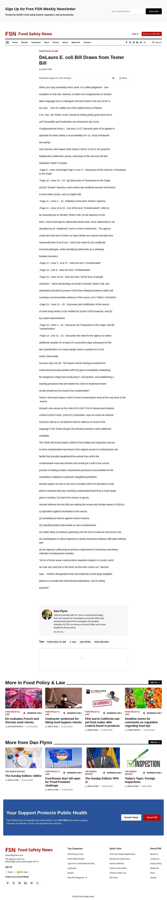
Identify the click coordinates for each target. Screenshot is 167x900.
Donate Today (131, 817)
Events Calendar (117, 863)
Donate (153, 877)
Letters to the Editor (118, 868)
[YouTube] (141, 42)
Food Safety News (86, 896)
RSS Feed (114, 877)
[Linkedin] (137, 42)
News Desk (53, 726)
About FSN (152, 817)
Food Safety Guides (76, 859)
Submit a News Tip (118, 873)
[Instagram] (134, 42)
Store (152, 873)
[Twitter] (130, 42)
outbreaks (72, 868)
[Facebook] (126, 42)
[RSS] (145, 42)
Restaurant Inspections (120, 859)
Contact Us (155, 859)
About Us (154, 854)
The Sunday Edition (15, 771)
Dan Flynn (47, 69)
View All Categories (76, 877)
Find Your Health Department (122, 854)
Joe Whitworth (15, 726)
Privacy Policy (156, 863)
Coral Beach (133, 730)
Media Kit (154, 868)
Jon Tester (85, 642)
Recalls (71, 873)
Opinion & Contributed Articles (81, 863)
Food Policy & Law (48, 51)
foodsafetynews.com (14, 855)
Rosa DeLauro (101, 642)
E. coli (73, 642)
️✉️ (9, 872)
